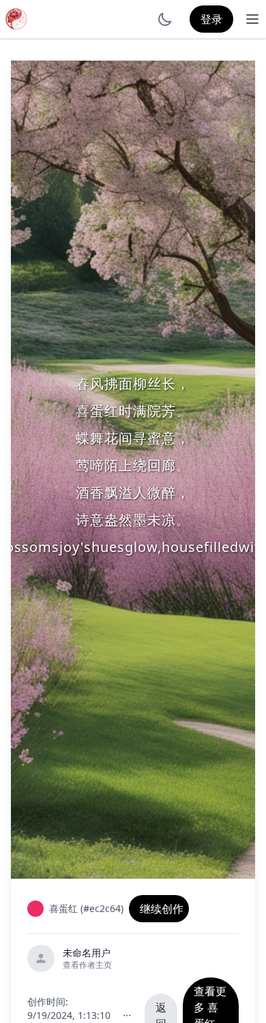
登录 (211, 19)
